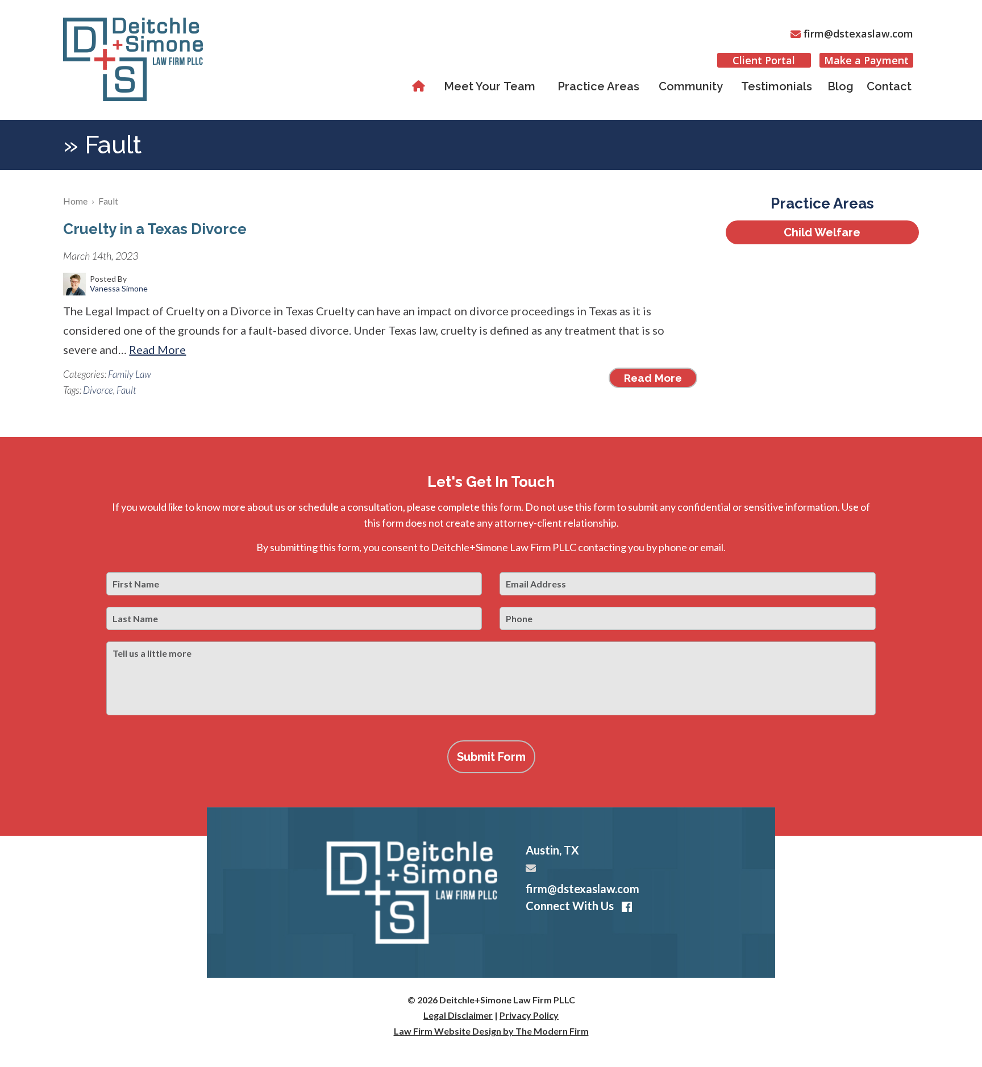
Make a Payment (866, 60)
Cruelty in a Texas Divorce (155, 228)
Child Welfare (822, 232)
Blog (840, 86)
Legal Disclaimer (458, 1015)
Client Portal (764, 60)
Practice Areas (598, 86)
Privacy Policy (529, 1015)
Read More (157, 349)
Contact (889, 86)
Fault (126, 390)
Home (420, 86)
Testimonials (776, 86)
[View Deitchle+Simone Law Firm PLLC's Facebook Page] (624, 907)
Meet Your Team (489, 86)
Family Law (129, 374)
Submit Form (491, 757)
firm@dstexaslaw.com (858, 33)
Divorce (98, 390)
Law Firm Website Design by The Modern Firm (491, 1031)
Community (691, 86)
